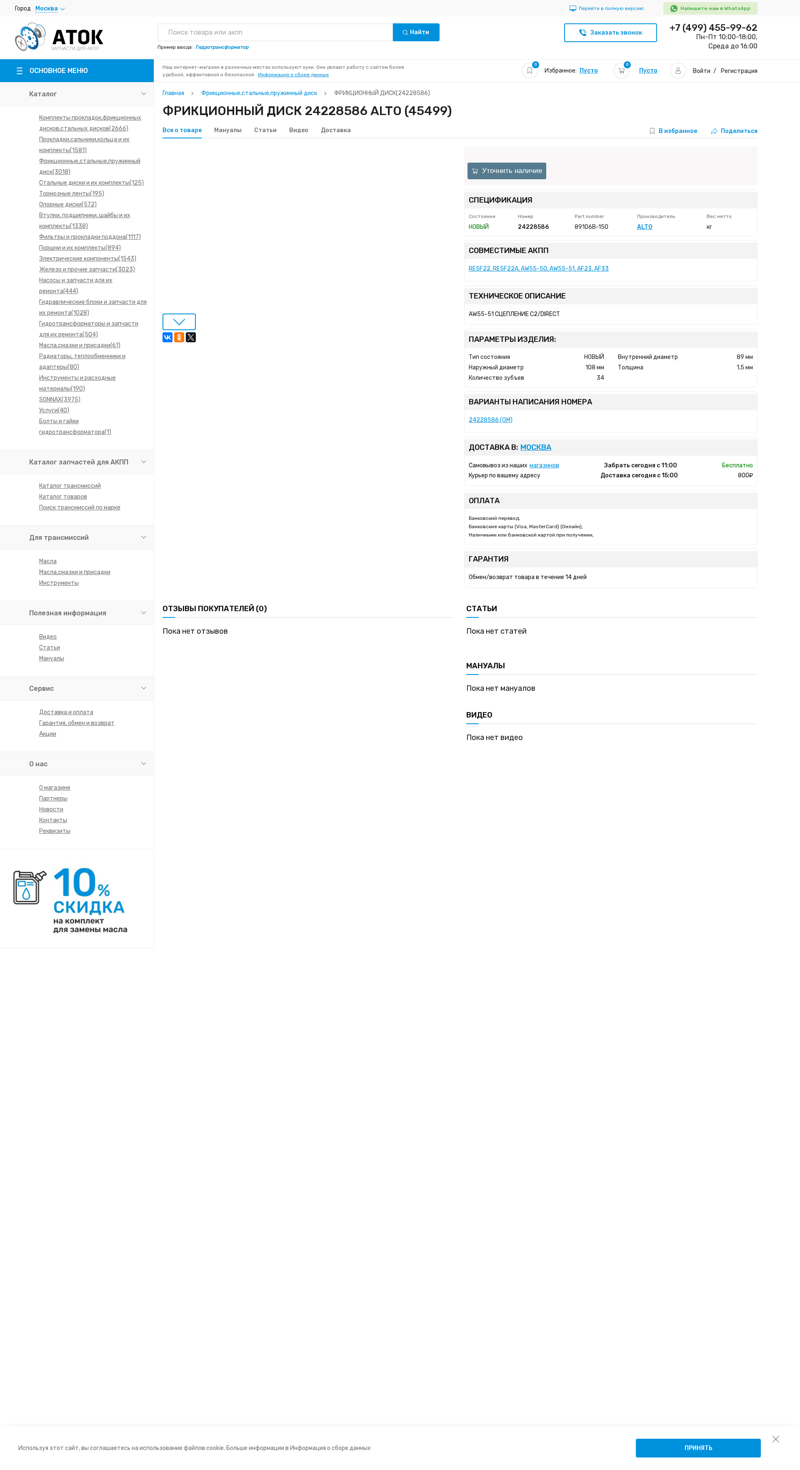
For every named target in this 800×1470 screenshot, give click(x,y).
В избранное (678, 131)
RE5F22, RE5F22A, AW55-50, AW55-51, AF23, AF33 (539, 268)
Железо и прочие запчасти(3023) (87, 269)
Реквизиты (54, 831)
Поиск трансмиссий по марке (79, 507)
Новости (51, 809)
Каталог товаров (63, 496)
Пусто (589, 70)
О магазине (54, 787)
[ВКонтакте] (167, 337)
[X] (191, 337)
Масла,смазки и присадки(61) (79, 345)
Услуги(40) (54, 410)
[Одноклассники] (179, 337)
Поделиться (739, 131)
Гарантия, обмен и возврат (77, 723)
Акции (47, 734)
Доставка (336, 130)
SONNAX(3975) (59, 399)
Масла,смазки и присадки (74, 572)
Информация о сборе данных (293, 75)
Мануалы (51, 658)
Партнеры (53, 798)
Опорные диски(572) (68, 204)
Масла (48, 561)
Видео (48, 636)
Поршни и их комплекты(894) (80, 247)
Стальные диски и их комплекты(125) (91, 182)
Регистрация (739, 71)
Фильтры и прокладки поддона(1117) (90, 237)
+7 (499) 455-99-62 (714, 28)
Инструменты (59, 583)
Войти (701, 71)
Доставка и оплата (66, 712)
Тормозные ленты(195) (71, 193)
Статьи (49, 647)
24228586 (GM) (490, 420)
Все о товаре (182, 130)
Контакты (53, 820)
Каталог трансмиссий (70, 485)
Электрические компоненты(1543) (87, 258)
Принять (698, 1448)
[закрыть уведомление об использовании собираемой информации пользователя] (776, 1439)
